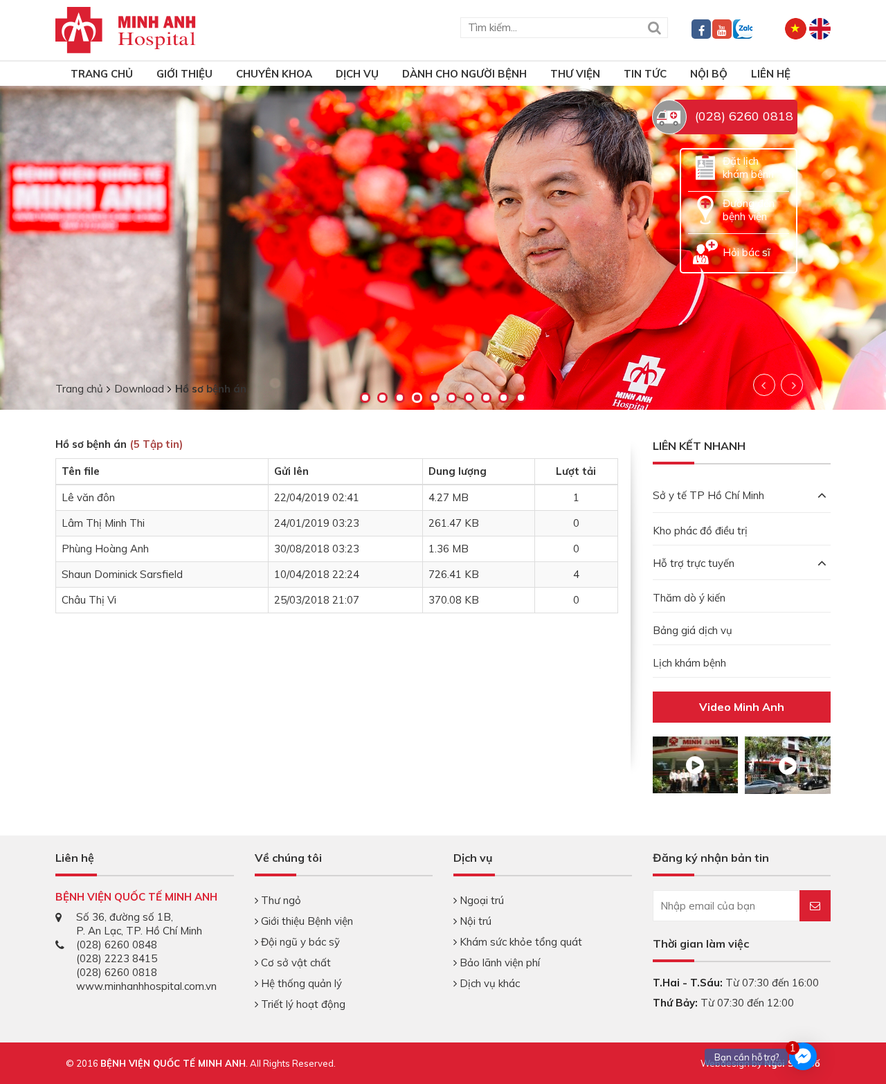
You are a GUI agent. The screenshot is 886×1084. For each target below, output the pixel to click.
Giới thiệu (184, 73)
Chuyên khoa (274, 73)
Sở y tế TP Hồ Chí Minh (708, 495)
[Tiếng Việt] (795, 27)
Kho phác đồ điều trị (700, 530)
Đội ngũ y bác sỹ (299, 941)
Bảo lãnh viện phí (498, 962)
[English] (820, 27)
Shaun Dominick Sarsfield (122, 574)
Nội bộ (708, 73)
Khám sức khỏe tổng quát (519, 941)
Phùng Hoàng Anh (105, 548)
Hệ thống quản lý (300, 983)
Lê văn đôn (88, 497)
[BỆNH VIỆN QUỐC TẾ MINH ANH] (125, 28)
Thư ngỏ (279, 900)
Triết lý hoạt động (301, 1004)
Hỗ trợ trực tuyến (693, 563)
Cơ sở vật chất (294, 962)
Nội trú (474, 921)
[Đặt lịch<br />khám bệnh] (705, 166)
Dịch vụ (357, 73)
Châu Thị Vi (89, 599)
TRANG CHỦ (102, 73)
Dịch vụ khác (488, 983)
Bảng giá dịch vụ (692, 630)
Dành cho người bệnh (464, 73)
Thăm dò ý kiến (689, 597)
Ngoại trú (480, 900)
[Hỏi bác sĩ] (705, 251)
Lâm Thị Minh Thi (103, 523)
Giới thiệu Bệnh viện (305, 921)
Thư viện (575, 73)
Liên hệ (770, 73)
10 (521, 397)
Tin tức (645, 73)
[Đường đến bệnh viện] (705, 208)
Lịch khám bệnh (689, 662)
